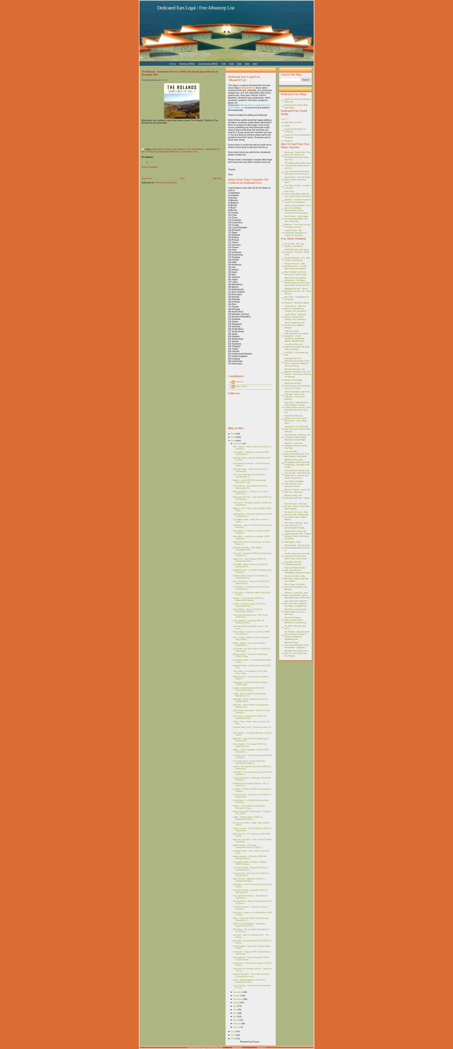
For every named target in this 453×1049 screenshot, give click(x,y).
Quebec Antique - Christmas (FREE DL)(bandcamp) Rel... (250, 857)
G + (286, 119)
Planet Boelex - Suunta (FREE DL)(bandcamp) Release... (247, 610)
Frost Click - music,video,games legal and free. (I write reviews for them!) (297, 193)
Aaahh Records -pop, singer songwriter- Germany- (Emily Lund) (296, 251)
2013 (233, 441)
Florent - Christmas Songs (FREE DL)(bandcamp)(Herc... (249, 605)
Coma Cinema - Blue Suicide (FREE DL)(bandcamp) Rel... (250, 487)
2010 (233, 1039)
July (234, 1006)
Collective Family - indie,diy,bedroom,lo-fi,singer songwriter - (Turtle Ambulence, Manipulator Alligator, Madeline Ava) (296, 336)
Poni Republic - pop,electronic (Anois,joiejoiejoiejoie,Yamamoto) (297, 547)
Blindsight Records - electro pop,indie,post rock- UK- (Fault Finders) (297, 291)
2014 (233, 437)
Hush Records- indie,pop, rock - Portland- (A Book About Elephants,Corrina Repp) (297, 437)
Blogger (256, 1042)
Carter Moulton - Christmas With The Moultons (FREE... (248, 622)
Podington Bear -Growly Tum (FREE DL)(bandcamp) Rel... (250, 577)
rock (188, 149)
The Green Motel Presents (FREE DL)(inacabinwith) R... (249, 475)
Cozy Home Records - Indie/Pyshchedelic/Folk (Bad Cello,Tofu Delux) (296, 346)
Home (182, 178)
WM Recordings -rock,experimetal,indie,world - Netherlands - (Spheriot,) (296, 645)
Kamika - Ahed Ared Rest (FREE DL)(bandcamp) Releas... (248, 689)
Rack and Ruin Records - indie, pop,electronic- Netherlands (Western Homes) (297, 570)
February (237, 1023)
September (237, 999)
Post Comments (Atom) (166, 182)
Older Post (217, 178)
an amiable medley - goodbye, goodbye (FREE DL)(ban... (249, 863)
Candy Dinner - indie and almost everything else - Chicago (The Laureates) (295, 308)
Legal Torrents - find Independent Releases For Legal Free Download (295, 232)
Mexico (181, 149)
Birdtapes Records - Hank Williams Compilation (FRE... (248, 549)
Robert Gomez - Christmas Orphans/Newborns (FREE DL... (248, 846)
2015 (233, 434)
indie (174, 149)
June (235, 1010)
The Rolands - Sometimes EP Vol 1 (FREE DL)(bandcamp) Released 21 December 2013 (181, 150)
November (237, 992)
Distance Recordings (293, 380)
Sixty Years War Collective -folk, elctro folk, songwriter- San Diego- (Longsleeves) (296, 603)
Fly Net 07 (261, 1047)
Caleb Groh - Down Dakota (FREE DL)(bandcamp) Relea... (249, 560)
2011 (233, 1035)
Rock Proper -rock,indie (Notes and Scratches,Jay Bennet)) (295, 586)
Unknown (239, 382)
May (235, 1013)
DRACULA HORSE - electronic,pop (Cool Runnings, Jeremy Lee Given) (297, 385)
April (235, 1016)
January (236, 1027)
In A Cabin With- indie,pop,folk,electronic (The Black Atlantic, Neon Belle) (296, 453)
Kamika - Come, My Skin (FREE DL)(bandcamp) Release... (248, 599)
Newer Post (147, 178)
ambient (167, 149)
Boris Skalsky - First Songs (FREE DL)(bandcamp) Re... (249, 745)
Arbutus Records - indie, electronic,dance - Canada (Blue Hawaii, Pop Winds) (295, 266)
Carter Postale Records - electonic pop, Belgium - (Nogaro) (295, 325)
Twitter (287, 126)
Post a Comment (149, 167)
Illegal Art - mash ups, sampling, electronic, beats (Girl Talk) (295, 445)
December (237, 444)
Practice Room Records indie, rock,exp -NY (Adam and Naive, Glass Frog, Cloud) (297, 556)
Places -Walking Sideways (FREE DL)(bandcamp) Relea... (249, 981)
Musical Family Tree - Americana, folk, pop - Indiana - (297, 497)
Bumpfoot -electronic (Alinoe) (296, 303)
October (236, 996)
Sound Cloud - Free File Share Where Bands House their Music (297, 179)
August (236, 1002)
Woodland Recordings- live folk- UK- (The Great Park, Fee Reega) (295, 653)
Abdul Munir (237, 1047)
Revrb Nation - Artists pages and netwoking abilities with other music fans (296, 218)
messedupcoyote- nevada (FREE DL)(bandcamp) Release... (249, 762)
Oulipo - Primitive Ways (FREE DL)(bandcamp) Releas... (248, 818)
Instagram (288, 141)
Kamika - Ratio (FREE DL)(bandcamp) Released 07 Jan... (249, 481)
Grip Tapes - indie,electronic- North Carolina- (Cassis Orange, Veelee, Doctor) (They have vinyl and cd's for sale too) (297, 407)
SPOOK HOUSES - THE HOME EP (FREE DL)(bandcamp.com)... (251, 975)
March (235, 1020)
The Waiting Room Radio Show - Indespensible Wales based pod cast (297, 165)
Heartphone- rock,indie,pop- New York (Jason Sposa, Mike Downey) (297, 428)
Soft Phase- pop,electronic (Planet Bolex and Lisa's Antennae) (295, 611)
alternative (157, 149)
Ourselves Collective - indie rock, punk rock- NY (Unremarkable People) (296, 525)
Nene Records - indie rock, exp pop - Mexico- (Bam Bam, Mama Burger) (297, 506)
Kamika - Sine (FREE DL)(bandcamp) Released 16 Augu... (249, 807)
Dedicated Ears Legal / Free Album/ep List (195, 7)
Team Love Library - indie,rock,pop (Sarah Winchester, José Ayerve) (295, 620)
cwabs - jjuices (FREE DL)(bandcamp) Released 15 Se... (249, 695)
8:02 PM (164, 80)
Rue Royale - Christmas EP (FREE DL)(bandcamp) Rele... (250, 717)
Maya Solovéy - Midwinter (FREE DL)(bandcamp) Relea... (249, 880)
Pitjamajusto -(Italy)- (293, 542)
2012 (233, 1031)
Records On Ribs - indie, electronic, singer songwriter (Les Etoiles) (296, 578)
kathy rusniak (241, 386)
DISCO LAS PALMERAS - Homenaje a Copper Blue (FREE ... (249, 925)
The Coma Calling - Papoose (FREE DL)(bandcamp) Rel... (250, 869)
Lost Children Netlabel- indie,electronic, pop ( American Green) (294, 483)
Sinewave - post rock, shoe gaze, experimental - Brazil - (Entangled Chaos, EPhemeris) (297, 595)
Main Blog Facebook (293, 122)
